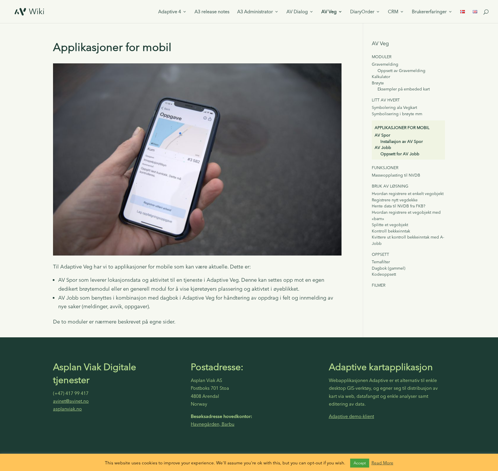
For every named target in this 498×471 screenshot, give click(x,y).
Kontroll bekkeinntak (391, 231)
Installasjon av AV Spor (401, 141)
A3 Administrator (255, 12)
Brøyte (378, 83)
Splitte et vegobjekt (390, 224)
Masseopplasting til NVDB (396, 175)
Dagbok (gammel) (388, 268)
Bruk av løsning (390, 186)
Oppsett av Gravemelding (401, 70)
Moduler (381, 56)
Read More (382, 463)
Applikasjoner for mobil (402, 127)
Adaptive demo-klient (351, 416)
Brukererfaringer (429, 12)
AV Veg (329, 12)
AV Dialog (297, 12)
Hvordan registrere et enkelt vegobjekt (408, 193)
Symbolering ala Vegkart (394, 107)
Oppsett (380, 254)
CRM (393, 12)
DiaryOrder (362, 12)
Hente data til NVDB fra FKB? (398, 206)
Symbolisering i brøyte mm (397, 113)
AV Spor (382, 135)
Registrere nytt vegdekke (395, 200)
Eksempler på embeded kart (404, 89)
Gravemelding (385, 64)
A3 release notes (212, 12)
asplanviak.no (67, 409)
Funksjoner (385, 167)
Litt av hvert (386, 100)
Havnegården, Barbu (212, 424)
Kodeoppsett (384, 274)
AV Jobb (383, 147)
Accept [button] (360, 463)
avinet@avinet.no (71, 401)
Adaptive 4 (169, 12)
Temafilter (381, 261)
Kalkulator (381, 76)
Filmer (378, 285)
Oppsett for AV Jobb (399, 153)
